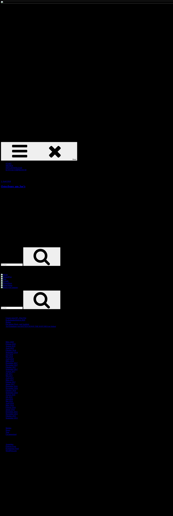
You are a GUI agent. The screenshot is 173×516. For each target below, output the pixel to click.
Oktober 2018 (11, 350)
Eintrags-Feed (11, 446)
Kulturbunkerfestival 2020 (15, 320)
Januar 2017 (10, 384)
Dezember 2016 (12, 386)
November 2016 (12, 388)
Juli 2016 (9, 397)
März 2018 (10, 361)
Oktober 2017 (11, 367)
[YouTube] (23, 513)
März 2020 (10, 342)
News (8, 430)
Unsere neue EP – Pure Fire (16, 318)
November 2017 (12, 365)
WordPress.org (11, 451)
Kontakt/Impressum (16, 170)
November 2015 (12, 414)
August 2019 (10, 346)
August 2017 (10, 372)
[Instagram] (23, 495)
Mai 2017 (9, 376)
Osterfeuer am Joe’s (13, 186)
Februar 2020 (11, 344)
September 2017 (12, 369)
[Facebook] (23, 477)
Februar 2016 (11, 407)
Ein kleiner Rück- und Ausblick (17, 324)
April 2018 (10, 359)
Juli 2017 (9, 374)
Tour (7, 432)
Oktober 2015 (11, 416)
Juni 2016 (9, 399)
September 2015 (12, 418)
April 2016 (10, 403)
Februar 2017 (11, 382)
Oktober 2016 (11, 391)
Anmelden (9, 444)
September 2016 (12, 393)
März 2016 (10, 405)
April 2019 (10, 348)
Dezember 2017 (12, 363)
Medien (8, 428)
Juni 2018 (9, 355)
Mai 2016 (9, 401)
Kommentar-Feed (12, 449)
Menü (74, 159)
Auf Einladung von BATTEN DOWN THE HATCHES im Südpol (31, 326)
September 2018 (12, 352)
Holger (8, 322)
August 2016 (10, 395)
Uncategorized (11, 434)
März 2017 (10, 380)
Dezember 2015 (12, 412)
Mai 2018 (9, 357)
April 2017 (10, 378)
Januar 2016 (10, 410)
